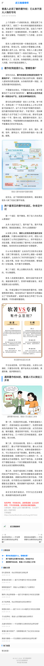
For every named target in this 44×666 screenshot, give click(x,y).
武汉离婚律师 (22, 3)
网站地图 (24, 662)
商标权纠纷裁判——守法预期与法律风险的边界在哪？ (33, 539)
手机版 (19, 662)
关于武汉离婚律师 (22, 660)
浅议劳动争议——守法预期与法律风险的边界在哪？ (11, 539)
